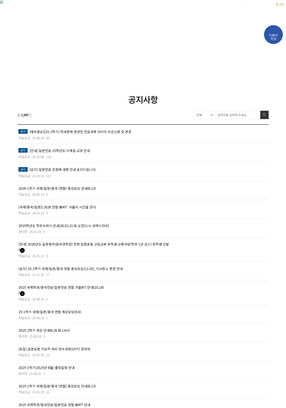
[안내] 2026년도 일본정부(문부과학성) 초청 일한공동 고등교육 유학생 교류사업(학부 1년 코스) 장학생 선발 (93, 244)
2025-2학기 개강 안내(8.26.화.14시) (44, 330)
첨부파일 (19, 249)
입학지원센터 (251, 4)
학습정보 (211, 15)
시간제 (267, 4)
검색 (264, 115)
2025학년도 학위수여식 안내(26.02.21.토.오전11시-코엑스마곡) (63, 225)
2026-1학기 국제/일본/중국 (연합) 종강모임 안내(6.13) (57, 188)
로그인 (280, 4)
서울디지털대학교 (228, 4)
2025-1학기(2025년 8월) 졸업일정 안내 (46, 367)
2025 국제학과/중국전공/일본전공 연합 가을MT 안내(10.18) (61, 287)
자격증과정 (158, 15)
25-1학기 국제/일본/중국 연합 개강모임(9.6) (49, 312)
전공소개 (108, 15)
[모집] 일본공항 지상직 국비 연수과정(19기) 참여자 (54, 349)
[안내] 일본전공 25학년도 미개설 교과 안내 (60, 150)
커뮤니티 (234, 15)
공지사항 (77, 75)
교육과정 (132, 15)
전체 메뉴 (281, 16)
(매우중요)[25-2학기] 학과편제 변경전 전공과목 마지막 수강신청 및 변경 (80, 132)
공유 (266, 75)
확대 (242, 75)
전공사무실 (185, 15)
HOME (23, 75)
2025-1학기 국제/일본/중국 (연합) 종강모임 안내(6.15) (57, 386)
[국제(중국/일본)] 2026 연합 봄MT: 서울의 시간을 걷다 (57, 207)
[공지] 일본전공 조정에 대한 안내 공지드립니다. (63, 169)
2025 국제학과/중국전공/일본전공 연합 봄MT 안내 (54, 405)
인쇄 (258, 75)
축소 (250, 75)
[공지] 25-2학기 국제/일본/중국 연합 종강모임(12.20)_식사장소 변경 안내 (70, 268)
